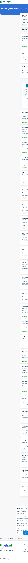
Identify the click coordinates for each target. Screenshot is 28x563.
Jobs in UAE (6, 538)
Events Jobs (11, 538)
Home (1, 538)
